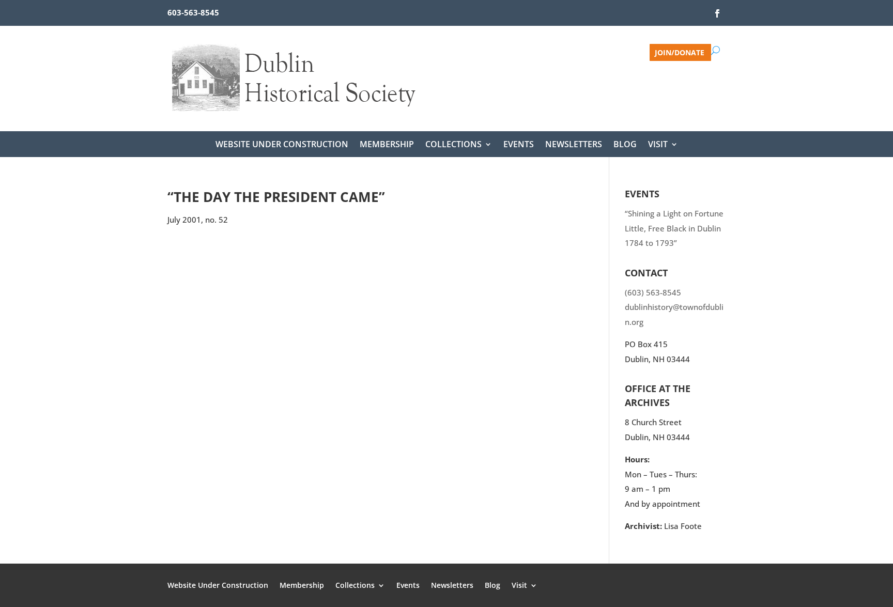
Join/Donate (679, 52)
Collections (453, 145)
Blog (625, 145)
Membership (387, 145)
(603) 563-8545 (653, 292)
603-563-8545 (193, 12)
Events (518, 145)
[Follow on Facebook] (717, 13)
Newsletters (573, 145)
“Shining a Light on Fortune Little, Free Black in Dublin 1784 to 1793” (674, 228)
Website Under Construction (281, 145)
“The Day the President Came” (276, 197)
